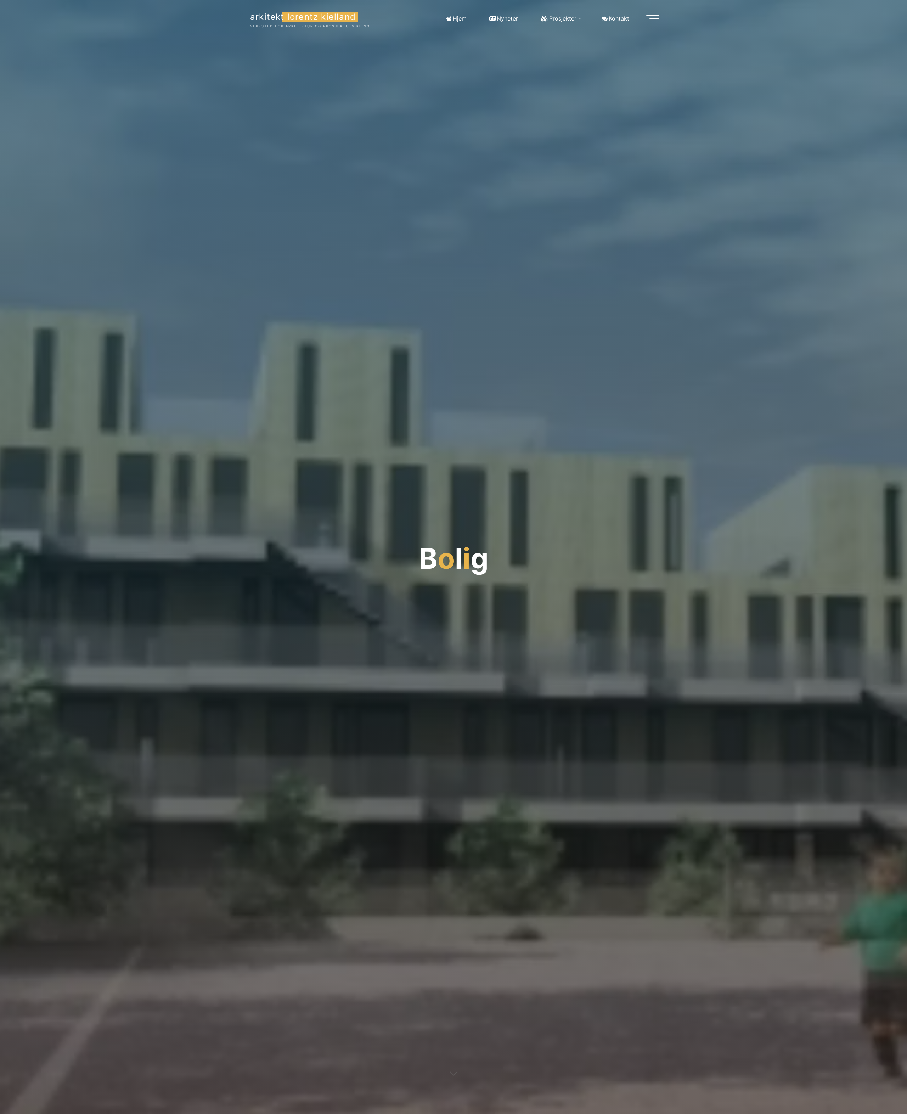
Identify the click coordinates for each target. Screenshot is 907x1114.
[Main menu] (652, 18)
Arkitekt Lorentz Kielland (303, 17)
